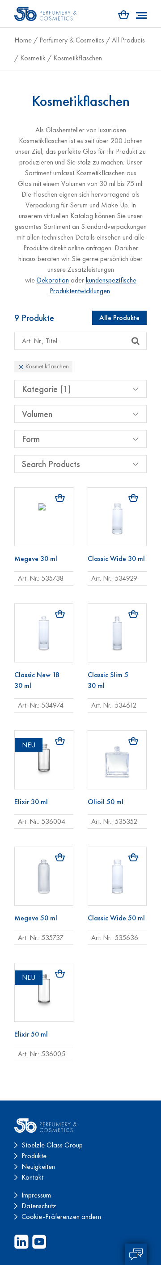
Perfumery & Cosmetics (71, 40)
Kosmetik (33, 58)
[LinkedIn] (21, 1241)
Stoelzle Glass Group (52, 1145)
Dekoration (53, 280)
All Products (128, 40)
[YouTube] (39, 1241)
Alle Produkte (119, 317)
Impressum (36, 1195)
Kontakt (32, 1177)
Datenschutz (38, 1206)
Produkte (34, 1155)
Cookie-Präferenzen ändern (61, 1216)
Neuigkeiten (38, 1166)
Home (23, 40)
